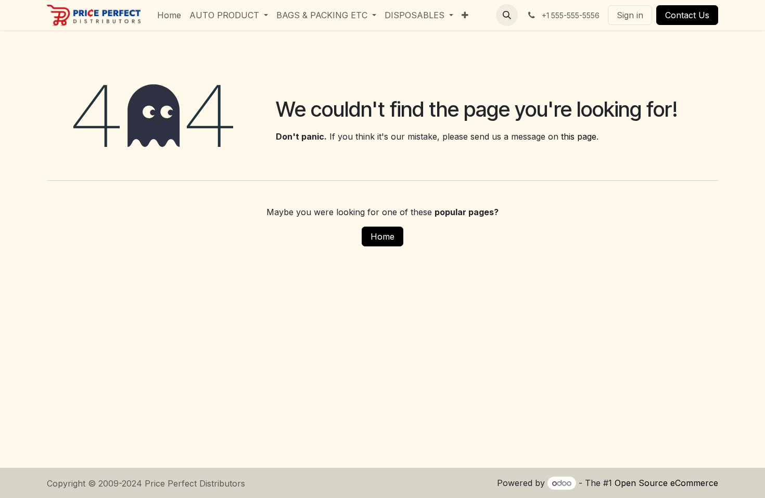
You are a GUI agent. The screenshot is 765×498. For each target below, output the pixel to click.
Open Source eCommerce (666, 483)
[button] (507, 15)
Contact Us (687, 15)
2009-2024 (121, 483)
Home (382, 236)
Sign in (630, 15)
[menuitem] (169, 15)
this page (578, 136)
